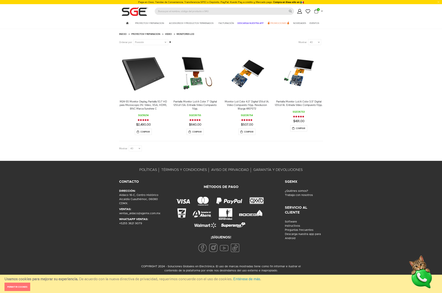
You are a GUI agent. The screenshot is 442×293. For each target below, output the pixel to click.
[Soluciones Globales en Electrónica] (134, 11)
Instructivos (292, 225)
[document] (221, 284)
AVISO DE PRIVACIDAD (230, 170)
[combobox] (224, 11)
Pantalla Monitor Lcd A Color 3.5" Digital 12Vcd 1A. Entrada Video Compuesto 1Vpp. (298, 103)
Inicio (123, 34)
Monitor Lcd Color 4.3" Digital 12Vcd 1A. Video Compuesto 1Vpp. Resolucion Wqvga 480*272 (247, 105)
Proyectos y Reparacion (150, 23)
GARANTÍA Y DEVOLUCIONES (278, 170)
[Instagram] (213, 248)
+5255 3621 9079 (130, 223)
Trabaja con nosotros (299, 195)
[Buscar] (290, 11)
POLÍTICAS (148, 170)
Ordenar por (125, 42)
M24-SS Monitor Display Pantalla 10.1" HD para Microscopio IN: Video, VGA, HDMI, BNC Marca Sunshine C (143, 105)
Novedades (299, 23)
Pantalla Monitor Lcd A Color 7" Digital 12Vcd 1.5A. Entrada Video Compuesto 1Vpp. (195, 105)
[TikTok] (235, 248)
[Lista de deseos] (308, 11)
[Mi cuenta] (299, 11)
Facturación (226, 23)
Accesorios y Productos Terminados (191, 23)
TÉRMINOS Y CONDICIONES (184, 170)
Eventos (314, 23)
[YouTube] (224, 248)
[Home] (127, 23)
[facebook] (202, 248)
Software (291, 221)
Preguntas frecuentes (299, 230)
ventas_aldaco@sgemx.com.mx (139, 213)
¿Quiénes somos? (296, 191)
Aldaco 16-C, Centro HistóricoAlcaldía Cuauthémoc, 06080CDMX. (138, 199)
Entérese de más (246, 279)
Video (168, 34)
